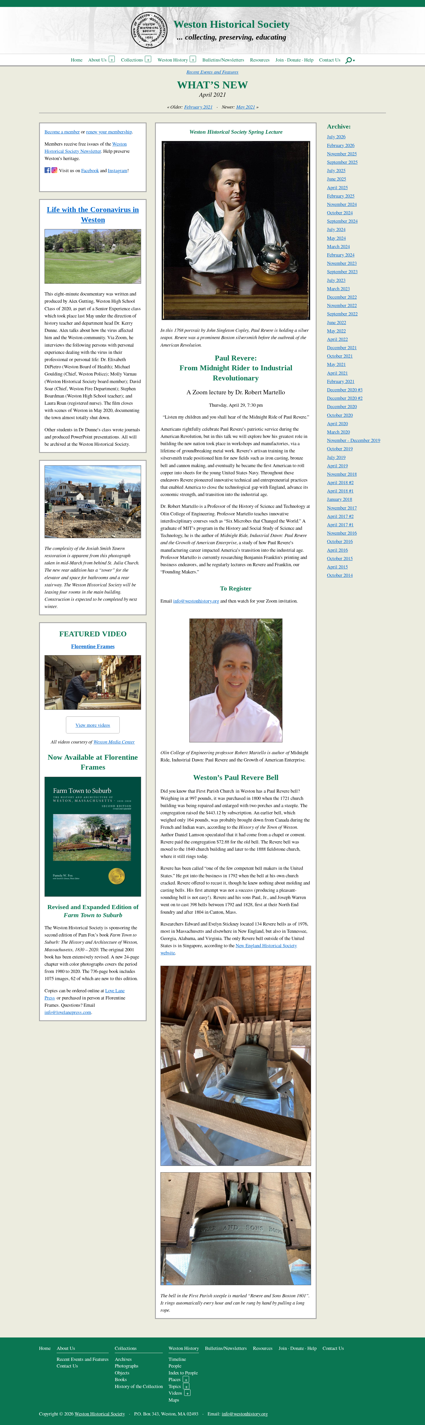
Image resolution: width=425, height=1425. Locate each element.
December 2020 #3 (345, 389)
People (175, 1365)
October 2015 (340, 558)
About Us (97, 59)
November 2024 (342, 204)
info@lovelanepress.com (68, 1012)
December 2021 (342, 347)
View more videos (92, 725)
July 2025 (336, 170)
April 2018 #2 (340, 482)
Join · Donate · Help (294, 59)
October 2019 (340, 448)
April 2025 (337, 187)
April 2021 (337, 372)
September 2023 (342, 271)
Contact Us (330, 59)
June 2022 (336, 322)
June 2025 (336, 178)
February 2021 (198, 106)
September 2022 (342, 313)
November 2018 (342, 474)
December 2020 (342, 406)
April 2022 (337, 339)
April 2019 (337, 465)
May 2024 (336, 238)
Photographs (126, 1365)
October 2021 (340, 355)
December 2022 (342, 296)
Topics (175, 1386)
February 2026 (340, 145)
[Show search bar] (350, 60)
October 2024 (340, 212)
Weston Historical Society (231, 24)
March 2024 (338, 246)
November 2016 (342, 533)
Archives (123, 1359)
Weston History (173, 59)
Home (76, 59)
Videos (175, 1392)
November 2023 (342, 263)
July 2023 (336, 280)
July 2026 (336, 136)
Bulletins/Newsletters (223, 59)
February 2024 (340, 254)
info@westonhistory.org (196, 600)
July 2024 (336, 229)
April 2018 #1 (340, 490)
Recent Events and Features (212, 71)
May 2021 (245, 106)
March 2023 (338, 288)
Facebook (90, 170)
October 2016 (340, 541)
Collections (132, 59)
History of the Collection (139, 1386)
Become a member (62, 131)
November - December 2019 (353, 440)
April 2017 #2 (340, 516)
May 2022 (336, 330)
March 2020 (338, 431)
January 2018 (339, 499)
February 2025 (340, 195)
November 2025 (342, 153)
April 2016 (337, 550)
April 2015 (337, 566)
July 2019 (336, 457)
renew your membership (109, 131)
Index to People (183, 1372)
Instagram (117, 170)
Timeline (177, 1359)
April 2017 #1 (340, 524)
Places (175, 1379)
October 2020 (340, 415)
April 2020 (337, 423)
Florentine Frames (92, 646)
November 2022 (342, 305)
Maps (174, 1399)
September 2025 (342, 162)
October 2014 (340, 575)
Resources (260, 59)
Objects (122, 1372)
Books (121, 1379)
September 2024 (342, 221)
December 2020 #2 (345, 398)
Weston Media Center (114, 741)
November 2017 (342, 507)
